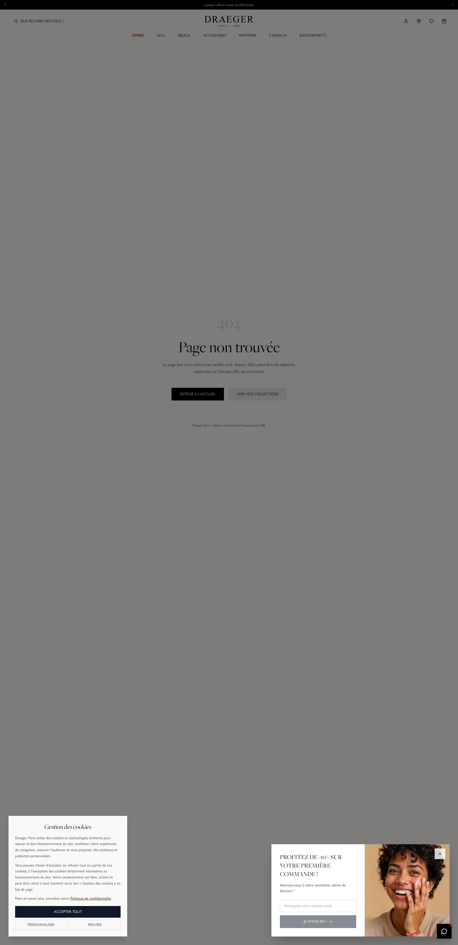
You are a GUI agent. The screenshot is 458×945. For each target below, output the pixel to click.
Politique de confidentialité (91, 898)
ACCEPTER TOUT (68, 911)
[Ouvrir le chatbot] (444, 931)
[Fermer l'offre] (440, 853)
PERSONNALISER (41, 924)
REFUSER (95, 924)
